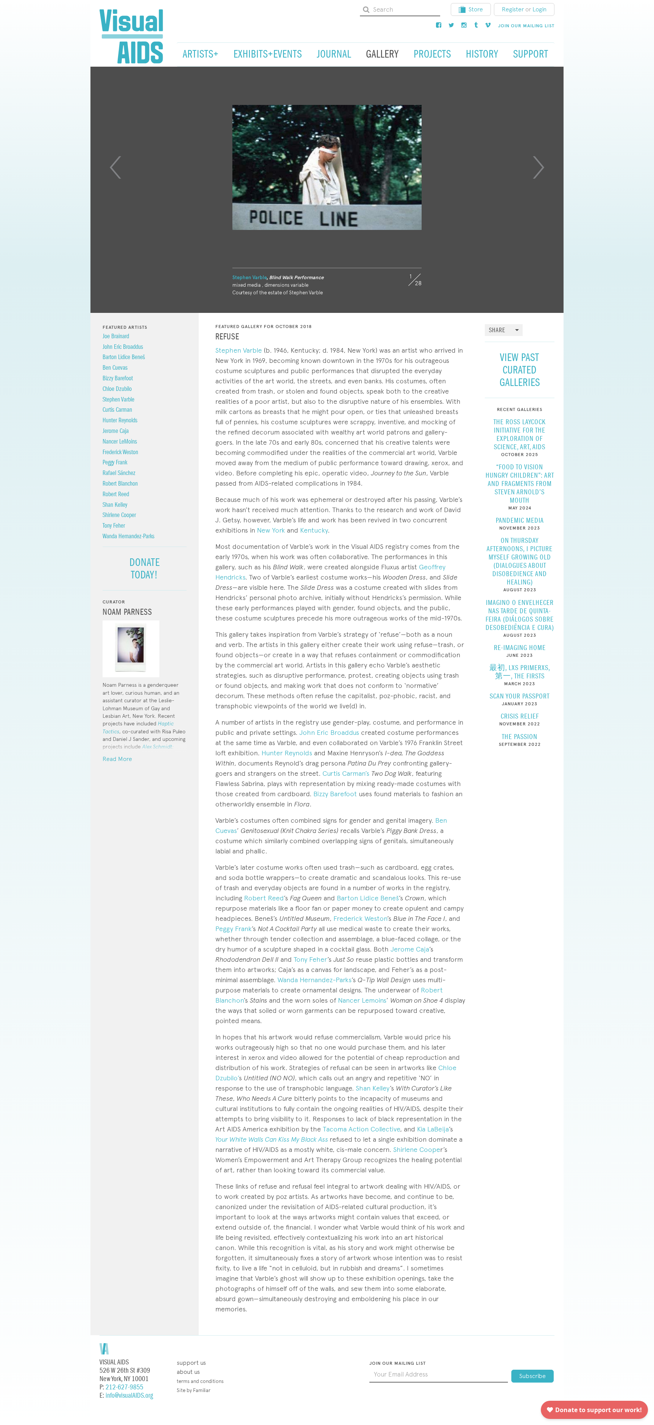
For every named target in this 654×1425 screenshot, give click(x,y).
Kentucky (314, 530)
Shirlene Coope (416, 1149)
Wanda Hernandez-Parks (314, 980)
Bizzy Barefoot (335, 794)
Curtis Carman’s (345, 773)
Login (540, 9)
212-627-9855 (124, 1387)
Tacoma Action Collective (361, 1129)
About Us (188, 1371)
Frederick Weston (360, 918)
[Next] (538, 167)
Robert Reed (264, 898)
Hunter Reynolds (287, 753)
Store (476, 9)
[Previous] (115, 167)
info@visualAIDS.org (129, 1395)
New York (271, 530)
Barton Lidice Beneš (368, 898)
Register (513, 9)
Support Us (191, 1362)
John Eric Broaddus (330, 732)
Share (497, 330)
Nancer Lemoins (362, 1000)
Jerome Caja (410, 949)
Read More (117, 758)
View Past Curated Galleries (520, 370)
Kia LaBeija (433, 1129)
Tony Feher (310, 959)
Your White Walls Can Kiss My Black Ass (271, 1139)
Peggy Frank (233, 929)
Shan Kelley (373, 1088)
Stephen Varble (249, 278)
